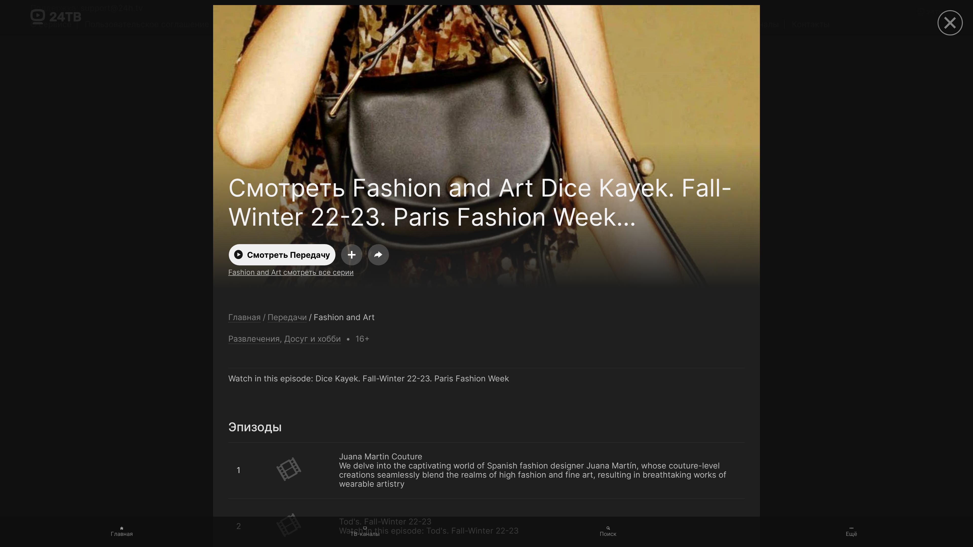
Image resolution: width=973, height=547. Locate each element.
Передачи (287, 317)
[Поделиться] (378, 254)
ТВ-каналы (365, 534)
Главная (122, 534)
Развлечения (254, 339)
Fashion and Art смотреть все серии (291, 272)
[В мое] (351, 254)
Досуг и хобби (312, 339)
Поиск (608, 534)
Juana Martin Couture (270, 447)
